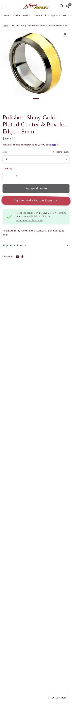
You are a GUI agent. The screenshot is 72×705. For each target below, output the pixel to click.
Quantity (7, 168)
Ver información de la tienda (29, 220)
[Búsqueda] (61, 6)
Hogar (5, 25)
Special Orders (58, 15)
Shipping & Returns (14, 245)
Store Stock (40, 15)
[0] (66, 6)
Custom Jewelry (21, 15)
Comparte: (8, 257)
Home (6, 15)
